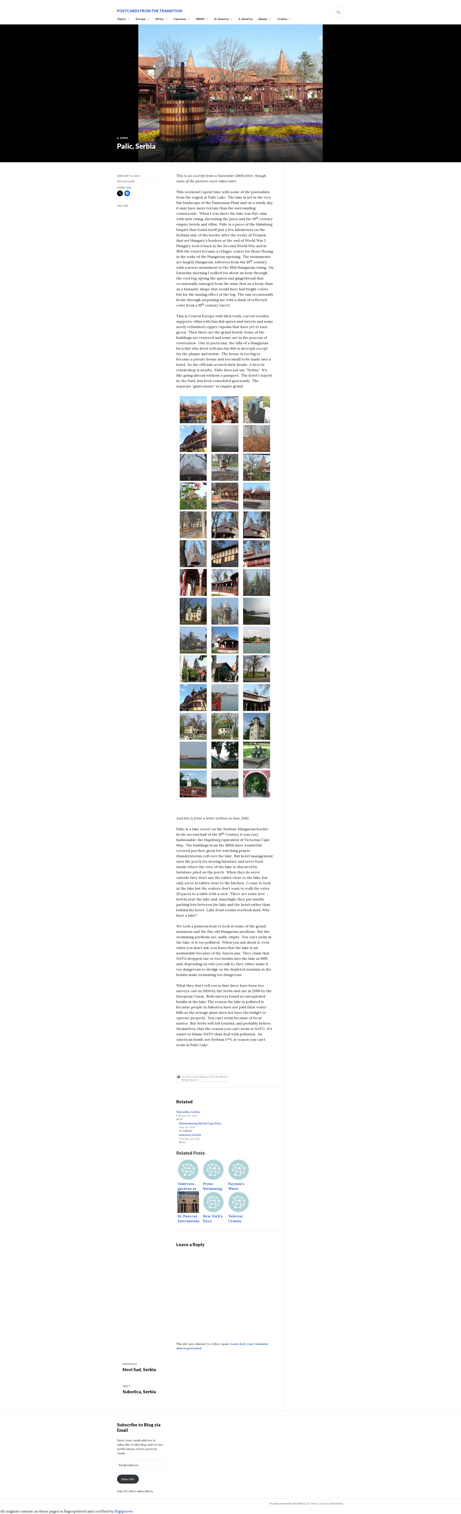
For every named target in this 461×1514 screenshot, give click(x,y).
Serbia (124, 138)
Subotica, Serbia (190, 1134)
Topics (121, 19)
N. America (221, 19)
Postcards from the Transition (149, 11)
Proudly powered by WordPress (288, 1503)
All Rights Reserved (189, 1080)
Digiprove (124, 1511)
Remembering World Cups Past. (200, 1123)
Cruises (282, 19)
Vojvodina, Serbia (188, 1111)
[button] (193, 409)
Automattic (336, 1503)
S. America (246, 19)
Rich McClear (126, 181)
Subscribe (128, 1479)
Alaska (262, 19)
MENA (200, 19)
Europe (141, 19)
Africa (159, 19)
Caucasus (179, 19)
